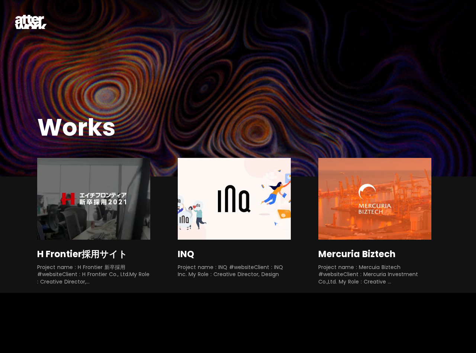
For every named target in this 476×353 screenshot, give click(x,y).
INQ (186, 254)
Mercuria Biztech (357, 254)
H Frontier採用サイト (82, 254)
